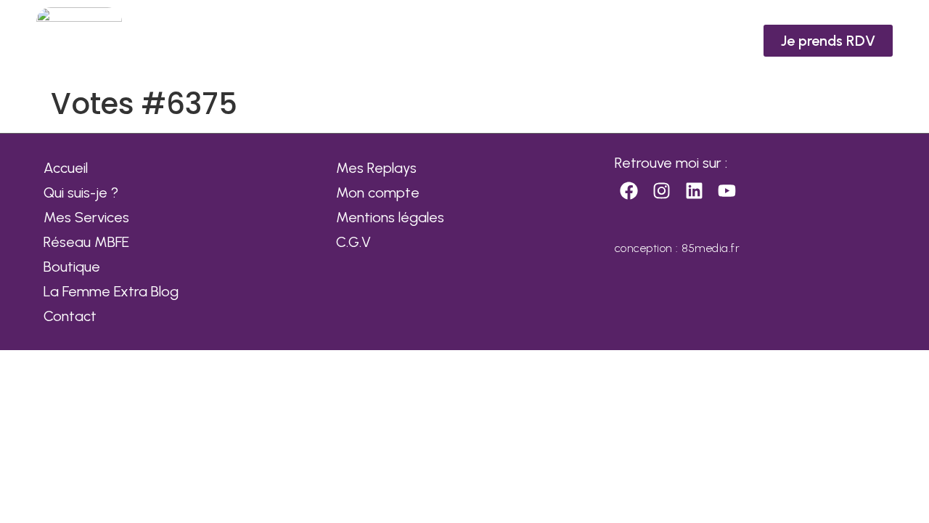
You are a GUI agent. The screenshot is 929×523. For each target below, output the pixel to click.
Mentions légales (390, 217)
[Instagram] (661, 191)
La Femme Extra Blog (111, 291)
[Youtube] (727, 191)
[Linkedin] (694, 191)
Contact (70, 316)
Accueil (66, 168)
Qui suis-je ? (81, 192)
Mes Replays (376, 168)
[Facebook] (629, 191)
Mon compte (378, 192)
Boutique (72, 266)
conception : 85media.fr (677, 248)
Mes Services (86, 217)
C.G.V (353, 242)
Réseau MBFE (86, 242)
